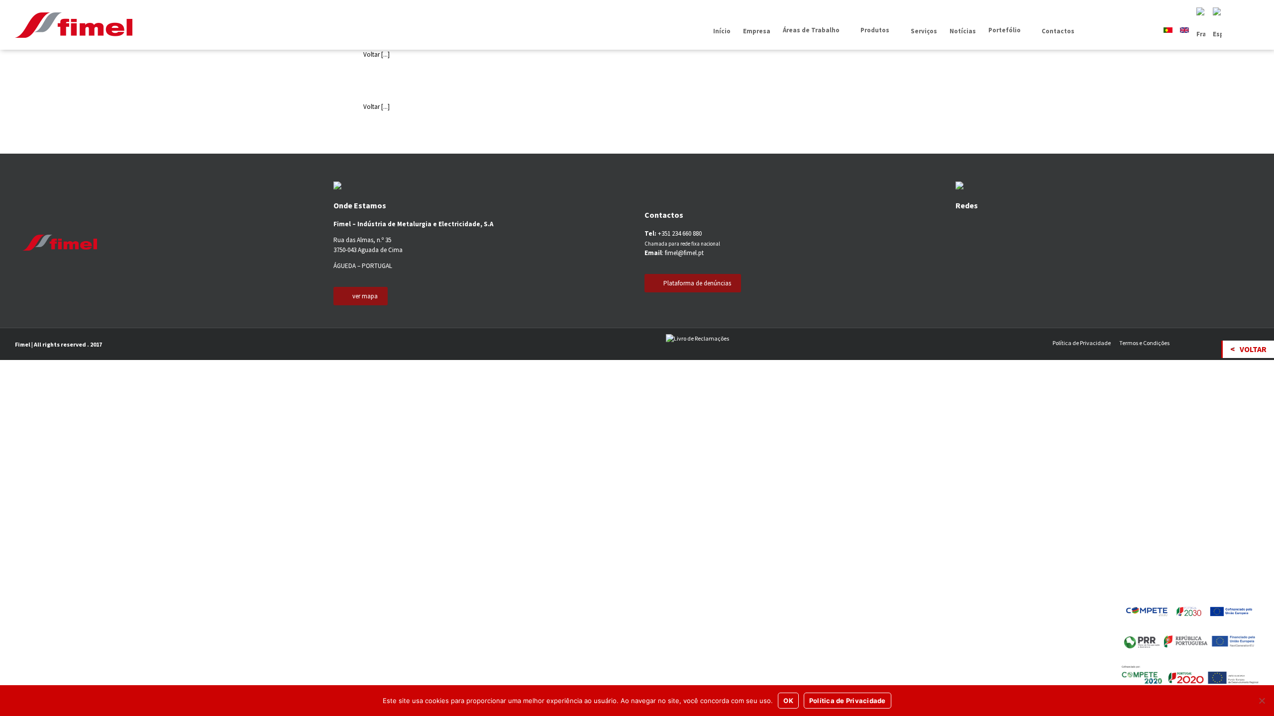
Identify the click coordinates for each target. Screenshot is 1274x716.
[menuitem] (722, 31)
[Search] (1089, 31)
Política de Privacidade (1082, 343)
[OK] (1262, 701)
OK (788, 701)
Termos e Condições (1144, 343)
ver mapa (365, 296)
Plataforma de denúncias (697, 283)
